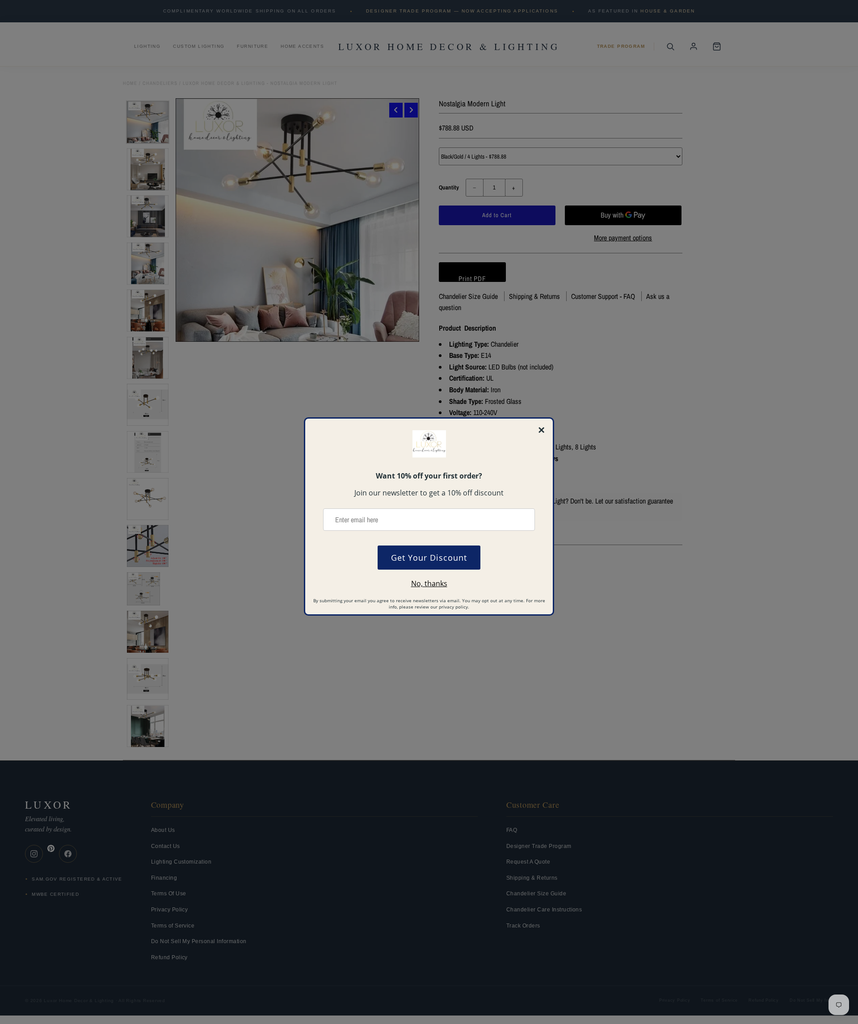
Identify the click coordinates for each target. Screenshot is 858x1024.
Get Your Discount (429, 557)
